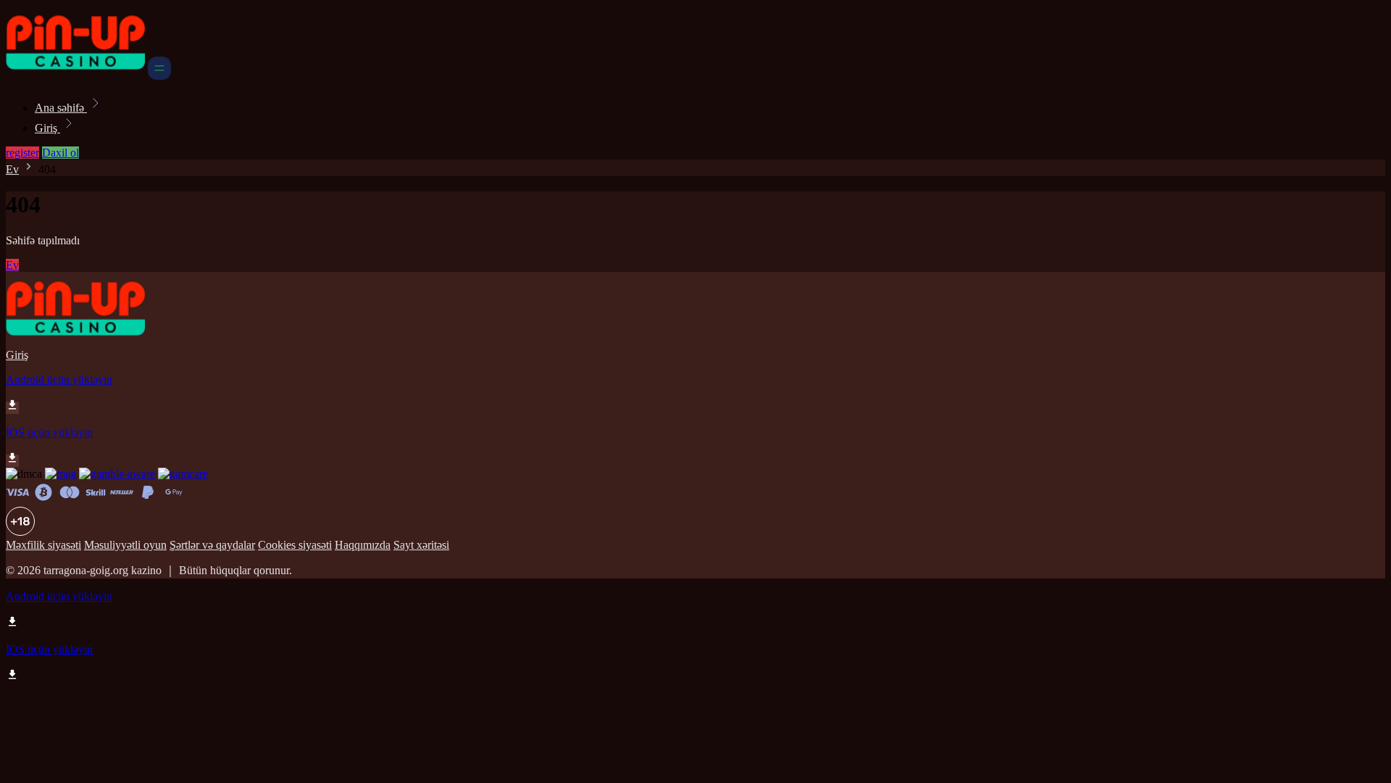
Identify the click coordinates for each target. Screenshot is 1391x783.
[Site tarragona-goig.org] (75, 76)
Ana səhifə (61, 108)
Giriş (47, 128)
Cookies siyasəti (295, 545)
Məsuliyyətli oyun (125, 545)
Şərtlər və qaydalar (212, 545)
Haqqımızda (362, 545)
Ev (12, 169)
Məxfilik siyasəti (43, 545)
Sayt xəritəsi (421, 545)
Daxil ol (60, 152)
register (22, 152)
